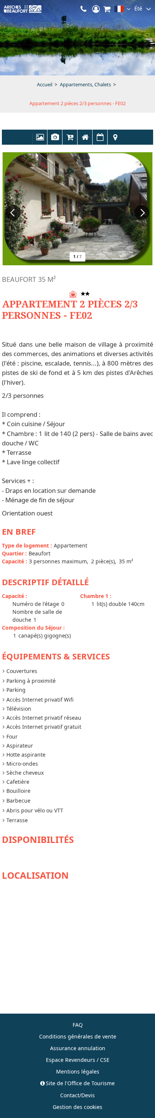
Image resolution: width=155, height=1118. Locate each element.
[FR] (122, 10)
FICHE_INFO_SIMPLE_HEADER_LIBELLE (54, 141)
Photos (39, 141)
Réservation (70, 141)
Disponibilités (100, 141)
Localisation (115, 141)
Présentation (85, 141)
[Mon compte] (96, 9)
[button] (107, 9)
